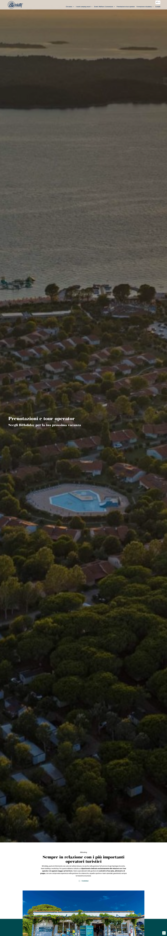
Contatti (157, 6)
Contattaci (85, 881)
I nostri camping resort (83, 6)
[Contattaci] (79, 881)
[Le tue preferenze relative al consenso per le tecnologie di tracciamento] (164, 933)
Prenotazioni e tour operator (126, 6)
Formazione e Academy (144, 6)
